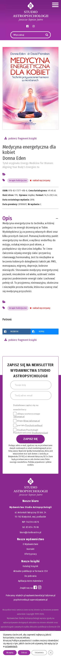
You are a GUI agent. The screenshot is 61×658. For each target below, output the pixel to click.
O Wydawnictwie (30, 544)
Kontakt (30, 549)
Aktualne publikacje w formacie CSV (30, 571)
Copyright (30, 614)
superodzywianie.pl (38, 599)
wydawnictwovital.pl (35, 595)
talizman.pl (50, 595)
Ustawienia (39, 652)
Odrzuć (24, 652)
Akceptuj (9, 652)
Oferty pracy (30, 554)
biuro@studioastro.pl (30, 532)
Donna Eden (14, 158)
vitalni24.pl (21, 595)
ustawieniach (11, 646)
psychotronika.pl (21, 599)
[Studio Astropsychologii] (30, 11)
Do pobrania (31, 576)
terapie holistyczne (18, 180)
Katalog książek (30, 566)
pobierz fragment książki (22, 138)
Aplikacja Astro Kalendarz (30, 581)
